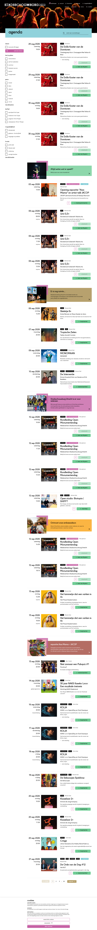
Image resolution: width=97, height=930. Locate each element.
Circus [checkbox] (10, 102)
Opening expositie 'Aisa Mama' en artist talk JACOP (74, 191)
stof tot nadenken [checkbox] (13, 62)
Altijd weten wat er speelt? (62, 169)
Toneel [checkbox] (10, 83)
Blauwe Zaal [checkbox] (11, 148)
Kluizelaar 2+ (66, 799)
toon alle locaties (9, 157)
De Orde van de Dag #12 (73, 865)
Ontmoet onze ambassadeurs (63, 523)
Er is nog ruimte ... (58, 292)
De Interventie (67, 374)
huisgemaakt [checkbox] (12, 74)
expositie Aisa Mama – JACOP (64, 645)
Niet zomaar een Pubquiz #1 (74, 664)
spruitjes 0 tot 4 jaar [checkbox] (13, 112)
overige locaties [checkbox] (12, 154)
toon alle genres (9, 104)
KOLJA (63, 707)
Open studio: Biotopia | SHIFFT (72, 500)
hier (67, 909)
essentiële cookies (48, 919)
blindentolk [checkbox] (11, 130)
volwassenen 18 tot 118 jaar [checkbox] (16, 122)
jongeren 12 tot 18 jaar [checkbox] (14, 118)
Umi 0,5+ (64, 214)
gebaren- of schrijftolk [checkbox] (14, 133)
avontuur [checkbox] (10, 65)
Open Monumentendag (73, 416)
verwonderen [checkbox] (12, 58)
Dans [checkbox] (9, 86)
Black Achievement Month (74, 184)
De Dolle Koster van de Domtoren (71, 48)
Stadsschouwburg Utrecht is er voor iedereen (66, 400)
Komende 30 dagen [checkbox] (13, 47)
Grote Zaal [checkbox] (11, 145)
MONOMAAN (67, 353)
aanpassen (47, 923)
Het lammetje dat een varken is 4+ (75, 595)
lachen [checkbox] (10, 71)
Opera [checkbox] (10, 92)
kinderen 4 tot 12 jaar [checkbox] (14, 115)
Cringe (63, 841)
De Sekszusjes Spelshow (72, 778)
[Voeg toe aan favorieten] (75, 62)
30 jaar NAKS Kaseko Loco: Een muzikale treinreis (74, 685)
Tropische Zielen (68, 332)
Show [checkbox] (9, 95)
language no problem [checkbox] (14, 136)
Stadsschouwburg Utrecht (25, 4)
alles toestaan (48, 926)
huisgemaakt (85, 184)
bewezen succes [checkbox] (12, 68)
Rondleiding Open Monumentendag (69, 421)
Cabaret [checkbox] (10, 89)
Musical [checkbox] (10, 98)
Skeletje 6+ (65, 311)
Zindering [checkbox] (11, 151)
